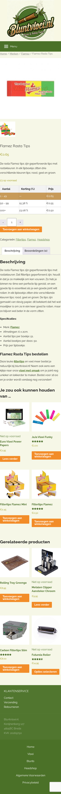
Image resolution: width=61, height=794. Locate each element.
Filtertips (21, 239)
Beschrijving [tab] (12, 250)
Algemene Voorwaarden (30, 775)
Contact (8, 697)
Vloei (30, 754)
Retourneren (11, 706)
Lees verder (10, 458)
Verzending (10, 702)
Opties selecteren (45, 671)
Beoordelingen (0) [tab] (36, 250)
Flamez (25, 53)
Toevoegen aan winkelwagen (21, 229)
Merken (14, 53)
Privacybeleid (30, 782)
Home (3, 53)
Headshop (43, 239)
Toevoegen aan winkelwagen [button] (44, 455)
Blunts (30, 761)
